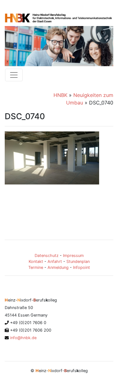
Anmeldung (58, 267)
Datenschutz (47, 255)
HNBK (60, 95)
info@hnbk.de (23, 337)
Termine (35, 267)
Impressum (73, 255)
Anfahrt (55, 261)
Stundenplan (78, 261)
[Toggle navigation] (14, 75)
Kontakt (36, 261)
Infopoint (81, 267)
